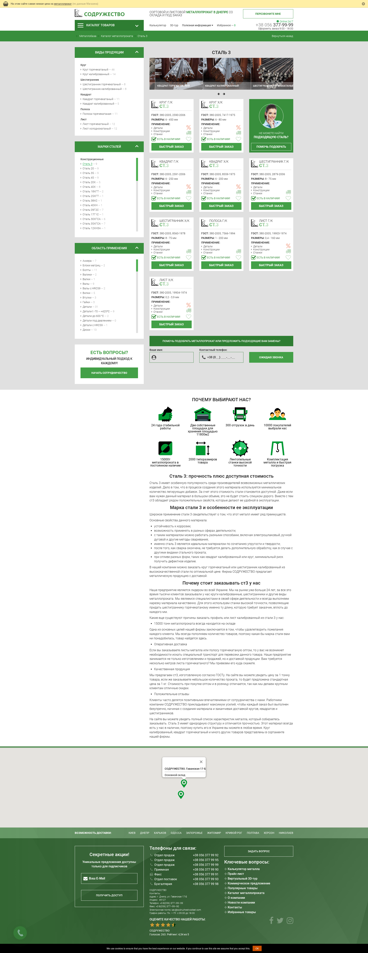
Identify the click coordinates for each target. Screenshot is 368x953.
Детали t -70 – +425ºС (96, 311)
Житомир (214, 832)
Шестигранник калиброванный (102, 88)
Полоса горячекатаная (97, 113)
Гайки (86, 302)
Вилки (86, 292)
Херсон (269, 832)
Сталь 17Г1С (91, 214)
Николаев (286, 832)
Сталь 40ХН (90, 205)
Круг (83, 64)
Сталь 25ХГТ (91, 196)
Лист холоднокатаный (97, 128)
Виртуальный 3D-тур (242, 878)
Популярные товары (243, 888)
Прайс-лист (236, 873)
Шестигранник (89, 79)
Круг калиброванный (96, 74)
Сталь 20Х (89, 182)
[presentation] (218, 94)
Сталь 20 (88, 168)
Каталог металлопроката (246, 893)
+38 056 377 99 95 (206, 860)
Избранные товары (242, 912)
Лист (83, 119)
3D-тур (174, 25)
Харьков (160, 832)
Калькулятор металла (244, 869)
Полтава (253, 832)
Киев (132, 832)
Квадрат (85, 94)
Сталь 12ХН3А (92, 228)
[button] (184, 783)
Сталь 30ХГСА (92, 219)
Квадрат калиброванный (98, 103)
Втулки (87, 297)
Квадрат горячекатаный (98, 99)
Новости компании (241, 902)
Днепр (144, 832)
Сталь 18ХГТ (91, 191)
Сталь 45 (88, 177)
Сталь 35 (88, 173)
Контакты (235, 907)
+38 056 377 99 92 (206, 855)
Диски (86, 329)
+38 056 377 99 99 (206, 865)
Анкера (87, 260)
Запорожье (194, 832)
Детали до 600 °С (93, 315)
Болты (87, 269)
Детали (87, 306)
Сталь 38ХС (90, 200)
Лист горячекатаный (96, 123)
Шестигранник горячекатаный (102, 84)
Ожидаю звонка (271, 357)
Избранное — (226, 25)
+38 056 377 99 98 (206, 884)
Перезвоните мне (268, 13)
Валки (86, 279)
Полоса (85, 109)
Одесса (176, 832)
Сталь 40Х (89, 186)
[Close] (201, 761)
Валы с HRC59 (91, 288)
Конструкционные (92, 159)
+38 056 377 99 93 (206, 879)
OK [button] (257, 948)
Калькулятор (158, 25)
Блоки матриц (91, 265)
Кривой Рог (234, 832)
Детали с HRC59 (93, 325)
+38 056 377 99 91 (206, 874)
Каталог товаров (100, 25)
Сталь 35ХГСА (92, 223)
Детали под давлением (97, 320)
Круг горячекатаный (95, 69)
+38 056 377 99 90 (206, 869)
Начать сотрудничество (109, 372)
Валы (86, 283)
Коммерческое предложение (249, 883)
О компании (236, 897)
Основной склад (175, 775)
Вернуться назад (282, 36)
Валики (87, 274)
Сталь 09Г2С (91, 209)
